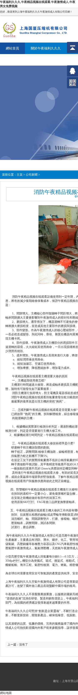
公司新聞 (31, 174)
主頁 (19, 174)
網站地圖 (6, 693)
